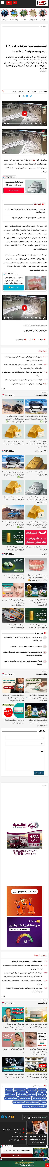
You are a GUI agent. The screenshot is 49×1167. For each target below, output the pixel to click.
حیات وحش (33, 20)
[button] (29, 1118)
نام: (42, 738)
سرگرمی (4, 20)
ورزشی (43, 20)
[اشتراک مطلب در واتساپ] (23, 96)
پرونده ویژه (19, 339)
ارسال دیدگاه (39, 773)
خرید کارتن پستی (25, 1098)
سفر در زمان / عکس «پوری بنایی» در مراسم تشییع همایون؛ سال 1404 (37, 1139)
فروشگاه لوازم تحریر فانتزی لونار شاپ (26, 1102)
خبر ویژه (37, 204)
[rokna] (42, 3)
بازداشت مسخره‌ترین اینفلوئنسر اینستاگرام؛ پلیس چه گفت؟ (23, 380)
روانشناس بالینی (20, 1090)
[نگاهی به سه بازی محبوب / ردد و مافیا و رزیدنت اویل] (4, 13)
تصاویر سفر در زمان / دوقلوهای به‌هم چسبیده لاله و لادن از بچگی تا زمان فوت (24, 990)
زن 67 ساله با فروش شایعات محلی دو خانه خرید (27, 384)
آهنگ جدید (32, 1094)
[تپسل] (4, 177)
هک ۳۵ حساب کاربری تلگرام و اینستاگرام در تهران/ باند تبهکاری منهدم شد (22, 374)
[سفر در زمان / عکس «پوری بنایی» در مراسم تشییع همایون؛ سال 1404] (37, 1127)
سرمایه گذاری (13, 190)
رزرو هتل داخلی (10, 1094)
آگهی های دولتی (15, 1140)
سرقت (41, 339)
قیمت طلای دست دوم (20, 1136)
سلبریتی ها (42, 1090)
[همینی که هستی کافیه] (14, 13)
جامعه (24, 20)
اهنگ (39, 1094)
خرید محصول (16, 1155)
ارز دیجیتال (9, 1090)
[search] (9, 3)
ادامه (3, 389)
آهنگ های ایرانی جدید (38, 1106)
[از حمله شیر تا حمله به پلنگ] (33, 13)
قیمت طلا (18, 1133)
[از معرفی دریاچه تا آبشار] (24, 13)
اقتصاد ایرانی (32, 1090)
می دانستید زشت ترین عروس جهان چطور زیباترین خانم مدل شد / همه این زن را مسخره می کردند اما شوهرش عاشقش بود (23, 975)
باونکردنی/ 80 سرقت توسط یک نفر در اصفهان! (28, 218)
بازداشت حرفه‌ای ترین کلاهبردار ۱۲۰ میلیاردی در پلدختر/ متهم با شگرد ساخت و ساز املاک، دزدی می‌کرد (22, 366)
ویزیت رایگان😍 (13, 287)
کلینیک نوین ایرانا (11, 1098)
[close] (47, 1165)
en (15, 2)
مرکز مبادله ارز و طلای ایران (12, 1129)
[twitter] (5, 1117)
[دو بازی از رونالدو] (43, 13)
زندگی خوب (14, 20)
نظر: (42, 751)
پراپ (44, 1094)
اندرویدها (26, 1106)
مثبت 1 (43, 1102)
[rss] (12, 1117)
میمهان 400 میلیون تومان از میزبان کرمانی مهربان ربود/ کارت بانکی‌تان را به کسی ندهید (23, 359)
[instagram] (8, 1117)
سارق (33, 160)
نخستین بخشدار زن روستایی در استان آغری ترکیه (27, 961)
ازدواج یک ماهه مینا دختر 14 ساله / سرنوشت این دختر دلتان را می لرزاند (22, 982)
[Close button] (47, 1146)
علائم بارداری (21, 1094)
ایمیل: (41, 744)
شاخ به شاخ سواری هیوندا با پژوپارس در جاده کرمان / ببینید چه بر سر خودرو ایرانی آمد (22, 967)
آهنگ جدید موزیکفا (39, 1098)
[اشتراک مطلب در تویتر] (27, 96)
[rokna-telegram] (2, 1117)
